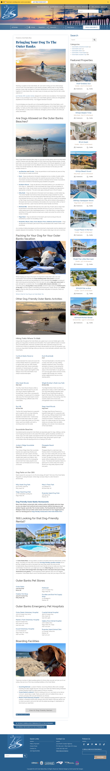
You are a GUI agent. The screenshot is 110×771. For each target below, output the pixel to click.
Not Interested (63, 392)
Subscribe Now (45, 392)
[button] (55, 377)
